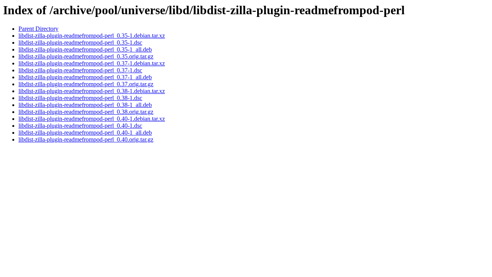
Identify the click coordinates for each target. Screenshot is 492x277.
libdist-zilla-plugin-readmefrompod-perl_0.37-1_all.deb (85, 77)
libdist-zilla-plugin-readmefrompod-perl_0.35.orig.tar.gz (85, 56)
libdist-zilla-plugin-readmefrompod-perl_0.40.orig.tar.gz (85, 139)
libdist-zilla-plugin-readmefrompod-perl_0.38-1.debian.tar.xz (91, 91)
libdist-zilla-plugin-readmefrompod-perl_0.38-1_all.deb (85, 105)
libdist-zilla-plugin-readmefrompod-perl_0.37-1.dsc (80, 70)
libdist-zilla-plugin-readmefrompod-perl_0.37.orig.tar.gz (85, 84)
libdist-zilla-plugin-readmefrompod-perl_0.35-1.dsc (80, 42)
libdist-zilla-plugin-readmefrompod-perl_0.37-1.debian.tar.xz (91, 63)
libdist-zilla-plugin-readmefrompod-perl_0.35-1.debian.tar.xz (91, 35)
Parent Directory (38, 28)
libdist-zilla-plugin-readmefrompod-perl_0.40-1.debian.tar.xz (91, 118)
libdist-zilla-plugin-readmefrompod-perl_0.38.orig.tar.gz (85, 111)
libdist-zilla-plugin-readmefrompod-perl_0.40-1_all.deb (85, 132)
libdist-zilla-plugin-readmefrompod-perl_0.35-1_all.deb (85, 49)
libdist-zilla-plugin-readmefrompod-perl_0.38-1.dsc (80, 98)
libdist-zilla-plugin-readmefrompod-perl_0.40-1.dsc (80, 125)
